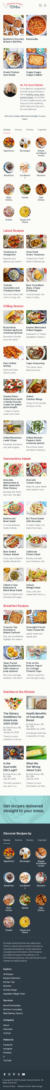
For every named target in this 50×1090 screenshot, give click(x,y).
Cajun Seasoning (35, 363)
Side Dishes (41, 198)
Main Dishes (9, 198)
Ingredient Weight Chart (14, 994)
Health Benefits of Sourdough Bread (36, 717)
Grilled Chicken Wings (34, 397)
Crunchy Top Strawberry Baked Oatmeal (11, 630)
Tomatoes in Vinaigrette (10, 253)
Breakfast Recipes (16, 606)
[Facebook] (4, 1074)
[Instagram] (9, 1074)
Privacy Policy (9, 1086)
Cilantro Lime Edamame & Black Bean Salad (12, 588)
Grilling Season (13, 306)
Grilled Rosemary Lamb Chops (12, 439)
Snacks (8, 219)
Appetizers (9, 151)
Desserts (41, 175)
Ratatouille (32, 39)
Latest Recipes (13, 230)
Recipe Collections (11, 978)
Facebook (7, 1045)
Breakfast (9, 175)
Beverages (25, 151)
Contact (7, 1033)
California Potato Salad (33, 553)
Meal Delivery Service (13, 1013)
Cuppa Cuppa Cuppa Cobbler (34, 73)
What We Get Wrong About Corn (33, 767)
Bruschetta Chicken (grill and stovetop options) (13, 330)
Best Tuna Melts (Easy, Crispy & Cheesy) (35, 288)
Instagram (7, 1048)
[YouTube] (23, 1074)
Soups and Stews (25, 220)
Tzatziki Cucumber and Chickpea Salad (11, 288)
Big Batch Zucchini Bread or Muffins (13, 40)
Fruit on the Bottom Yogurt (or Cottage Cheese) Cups (34, 667)
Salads (25, 197)
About (6, 1025)
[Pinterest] (14, 1074)
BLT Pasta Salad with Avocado (35, 520)
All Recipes (8, 974)
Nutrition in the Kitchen (19, 692)
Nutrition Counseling (12, 1009)
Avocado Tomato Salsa (33, 481)
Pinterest (7, 1052)
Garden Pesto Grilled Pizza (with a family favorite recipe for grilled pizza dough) (12, 402)
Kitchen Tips (9, 982)
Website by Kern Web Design (30, 1086)
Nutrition (7, 986)
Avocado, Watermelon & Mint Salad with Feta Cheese (11, 483)
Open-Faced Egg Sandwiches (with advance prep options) (12, 667)
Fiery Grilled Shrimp (9, 364)
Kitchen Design (10, 990)
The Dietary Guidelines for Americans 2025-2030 (12, 718)
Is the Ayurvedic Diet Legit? (10, 767)
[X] (19, 1074)
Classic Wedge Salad (33, 586)
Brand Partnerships (12, 1005)
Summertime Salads (17, 458)
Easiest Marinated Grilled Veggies (36, 328)
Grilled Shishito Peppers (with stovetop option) (35, 440)
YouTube (7, 1060)
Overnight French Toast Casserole (35, 628)
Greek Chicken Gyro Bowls (11, 73)
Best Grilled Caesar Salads (11, 553)
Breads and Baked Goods (41, 153)
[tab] (7, 129)
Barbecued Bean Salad (9, 520)
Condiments (25, 176)
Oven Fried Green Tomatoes (35, 253)
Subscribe (7, 1029)
